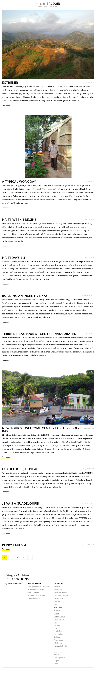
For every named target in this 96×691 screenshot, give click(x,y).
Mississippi (58, 631)
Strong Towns (59, 652)
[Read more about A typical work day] (48, 146)
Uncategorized (59, 658)
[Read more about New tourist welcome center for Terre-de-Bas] (48, 397)
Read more (6, 105)
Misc (55, 628)
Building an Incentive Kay (25, 295)
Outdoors (57, 637)
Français (57, 610)
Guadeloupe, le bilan (20, 469)
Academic (57, 587)
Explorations (58, 607)
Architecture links (60, 593)
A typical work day (19, 181)
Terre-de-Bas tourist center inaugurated (39, 333)
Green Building (59, 619)
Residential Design (60, 646)
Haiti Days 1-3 (13, 257)
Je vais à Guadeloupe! (20, 503)
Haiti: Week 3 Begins (19, 219)
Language (57, 625)
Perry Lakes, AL (15, 545)
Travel (56, 655)
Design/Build (58, 599)
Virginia (57, 661)
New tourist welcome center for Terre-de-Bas (40, 429)
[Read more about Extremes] (48, 44)
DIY (55, 604)
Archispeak (58, 590)
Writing (56, 664)
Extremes (10, 82)
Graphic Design (59, 616)
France (56, 613)
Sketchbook (58, 649)
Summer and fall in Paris (37, 596)
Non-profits (58, 634)
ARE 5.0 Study (33, 593)
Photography (59, 640)
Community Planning (61, 596)
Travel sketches (34, 599)
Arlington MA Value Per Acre (38, 587)
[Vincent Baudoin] (48, 4)
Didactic (57, 601)
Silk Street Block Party (36, 590)
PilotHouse (58, 643)
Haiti (55, 622)
